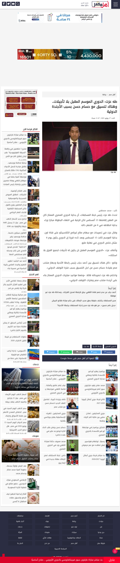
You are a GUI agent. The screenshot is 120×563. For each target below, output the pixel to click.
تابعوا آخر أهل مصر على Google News (77, 358)
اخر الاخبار (101, 515)
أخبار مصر (74, 515)
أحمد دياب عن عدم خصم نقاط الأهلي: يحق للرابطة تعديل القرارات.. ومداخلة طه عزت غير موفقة (80, 294)
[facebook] (4, 4)
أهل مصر (74, 543)
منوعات (47, 532)
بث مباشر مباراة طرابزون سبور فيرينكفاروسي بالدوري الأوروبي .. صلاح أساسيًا (66, 560)
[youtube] (13, 4)
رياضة (74, 521)
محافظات (20, 515)
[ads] (60, 18)
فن (101, 526)
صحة (101, 537)
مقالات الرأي (47, 537)
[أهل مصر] (100, 5)
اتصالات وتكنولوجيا (74, 537)
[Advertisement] (79, 191)
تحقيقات (47, 526)
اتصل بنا (20, 543)
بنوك (47, 521)
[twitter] (9, 4)
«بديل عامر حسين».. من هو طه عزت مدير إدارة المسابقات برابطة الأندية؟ (86, 305)
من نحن (47, 543)
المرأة (20, 532)
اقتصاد (47, 515)
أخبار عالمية (20, 521)
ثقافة (20, 537)
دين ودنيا (101, 532)
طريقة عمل (101, 543)
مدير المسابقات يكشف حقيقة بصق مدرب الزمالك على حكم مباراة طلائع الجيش (84, 300)
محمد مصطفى (105, 210)
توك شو (74, 526)
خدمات (20, 526)
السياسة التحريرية (60, 548)
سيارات (74, 532)
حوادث (101, 521)
